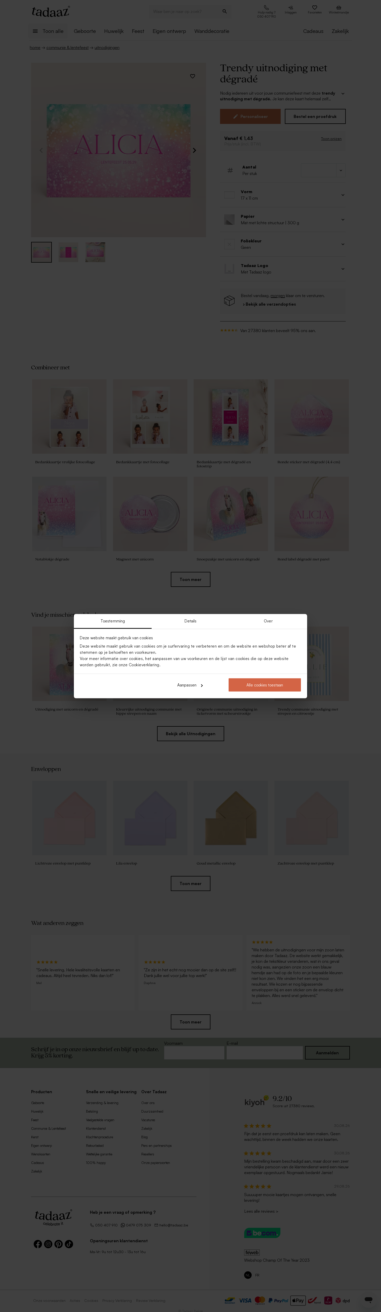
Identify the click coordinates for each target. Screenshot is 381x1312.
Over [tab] (268, 620)
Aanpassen (186, 685)
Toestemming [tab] (113, 620)
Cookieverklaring (144, 664)
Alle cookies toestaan (264, 685)
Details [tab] (191, 620)
